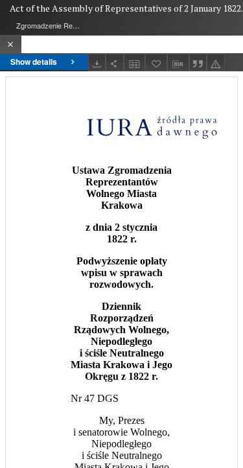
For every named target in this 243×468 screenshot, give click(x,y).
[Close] (10, 44)
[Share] (115, 62)
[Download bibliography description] (178, 63)
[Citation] (198, 62)
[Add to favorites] (156, 62)
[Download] (97, 62)
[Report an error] (216, 62)
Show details (33, 61)
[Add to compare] (135, 62)
